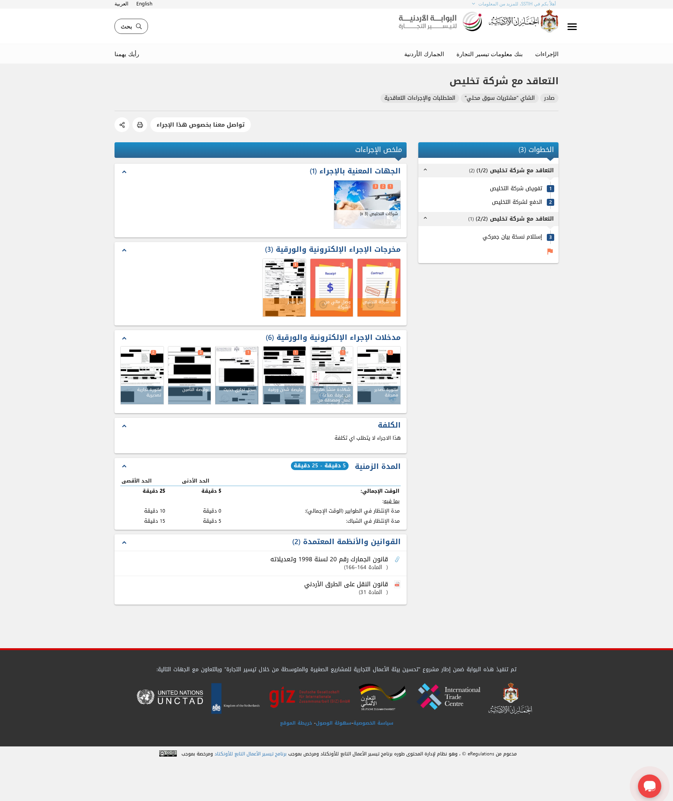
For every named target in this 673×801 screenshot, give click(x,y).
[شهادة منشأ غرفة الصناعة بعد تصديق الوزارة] (332, 375)
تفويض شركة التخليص (516, 189)
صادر (549, 98)
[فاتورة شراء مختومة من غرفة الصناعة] (379, 375)
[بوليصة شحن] (284, 375)
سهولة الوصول (333, 723)
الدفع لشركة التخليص (517, 202)
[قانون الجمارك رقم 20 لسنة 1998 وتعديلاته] (398, 559)
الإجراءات (546, 54)
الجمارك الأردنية (424, 54)
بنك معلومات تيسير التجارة (489, 54)
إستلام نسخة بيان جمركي (512, 237)
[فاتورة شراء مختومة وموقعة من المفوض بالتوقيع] (142, 375)
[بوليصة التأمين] (189, 375)
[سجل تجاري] (237, 375)
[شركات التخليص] (367, 204)
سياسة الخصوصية (373, 723)
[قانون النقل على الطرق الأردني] (398, 584)
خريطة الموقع (296, 723)
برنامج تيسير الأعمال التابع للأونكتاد (251, 754)
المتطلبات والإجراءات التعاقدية (419, 98)
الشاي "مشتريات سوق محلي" (500, 98)
